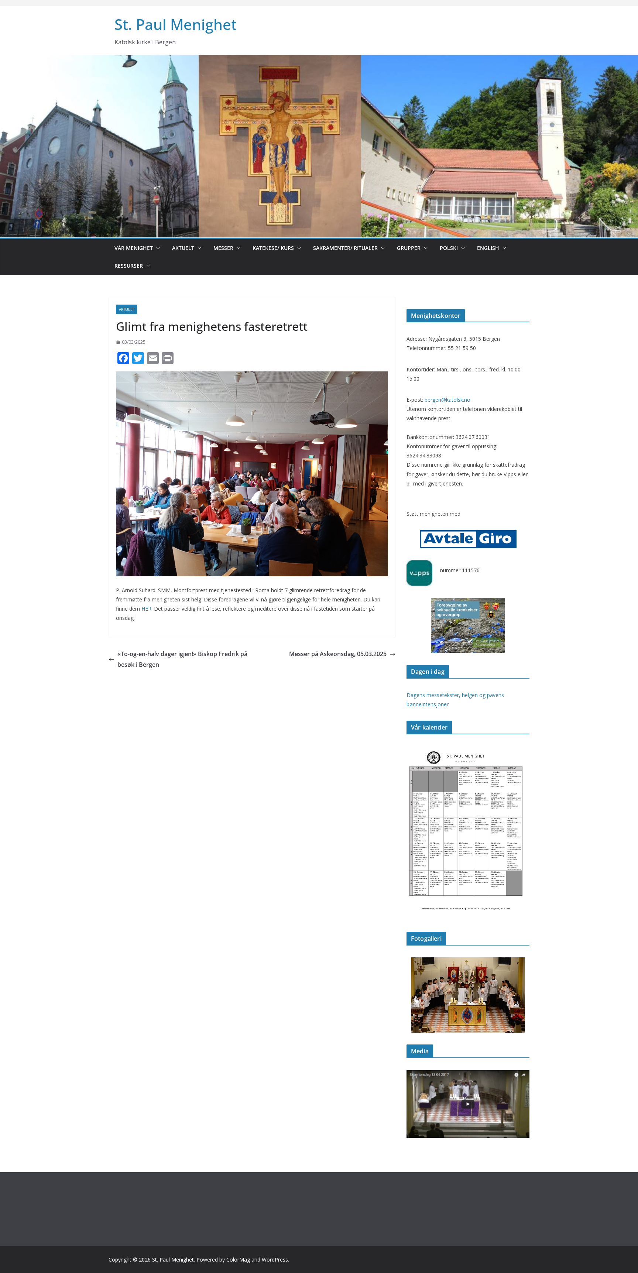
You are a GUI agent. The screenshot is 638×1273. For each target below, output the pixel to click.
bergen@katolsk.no (447, 399)
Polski (449, 247)
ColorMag (238, 1259)
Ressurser (128, 265)
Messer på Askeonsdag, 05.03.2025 (338, 654)
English (488, 247)
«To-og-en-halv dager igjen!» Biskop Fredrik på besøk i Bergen (182, 659)
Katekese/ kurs (273, 247)
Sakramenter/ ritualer (345, 247)
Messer (223, 247)
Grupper (409, 247)
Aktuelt (183, 247)
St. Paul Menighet (175, 24)
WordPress (275, 1259)
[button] (156, 248)
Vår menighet (133, 247)
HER (146, 608)
